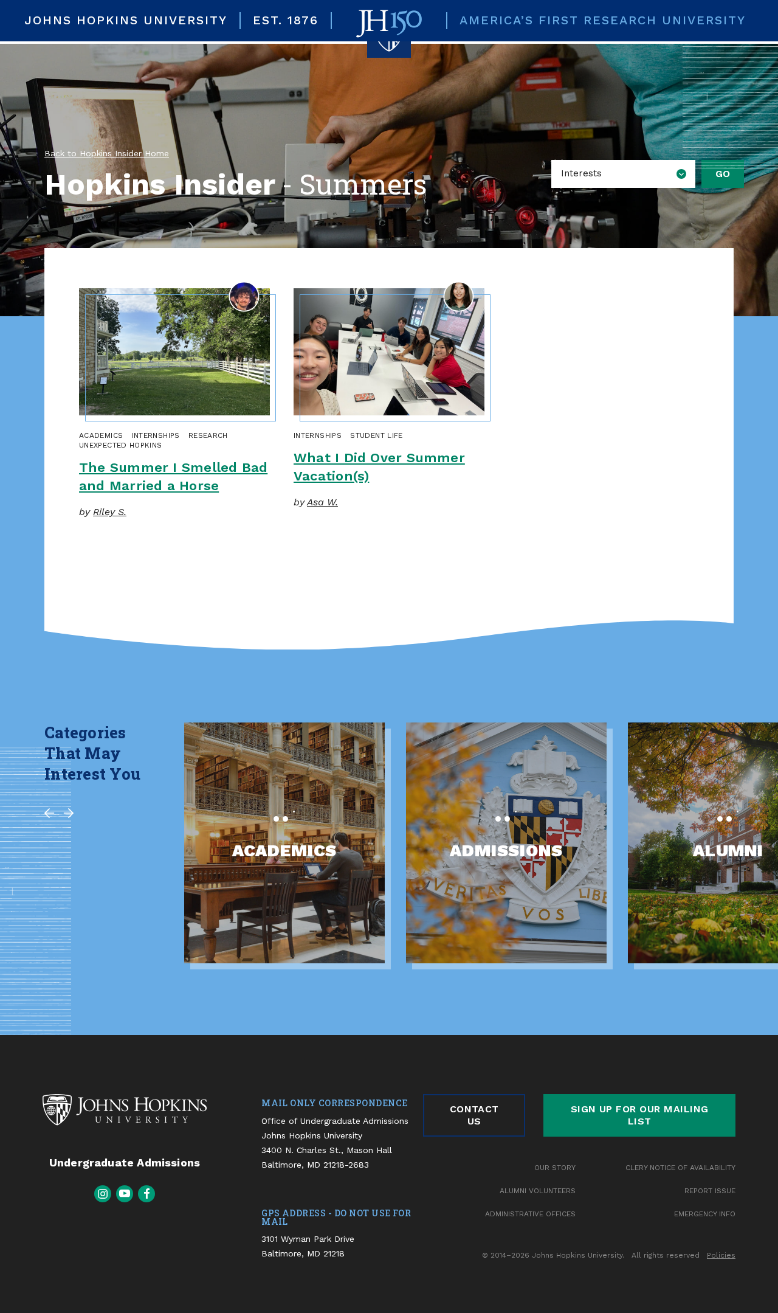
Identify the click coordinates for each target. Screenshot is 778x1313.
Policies (721, 1255)
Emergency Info (704, 1214)
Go (723, 173)
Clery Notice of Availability (680, 1167)
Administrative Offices (530, 1214)
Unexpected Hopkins (120, 445)
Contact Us (474, 1115)
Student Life (376, 435)
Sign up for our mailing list (640, 1115)
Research (208, 435)
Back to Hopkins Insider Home (106, 153)
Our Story (555, 1167)
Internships (156, 435)
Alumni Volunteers (538, 1191)
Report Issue (709, 1191)
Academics (101, 435)
